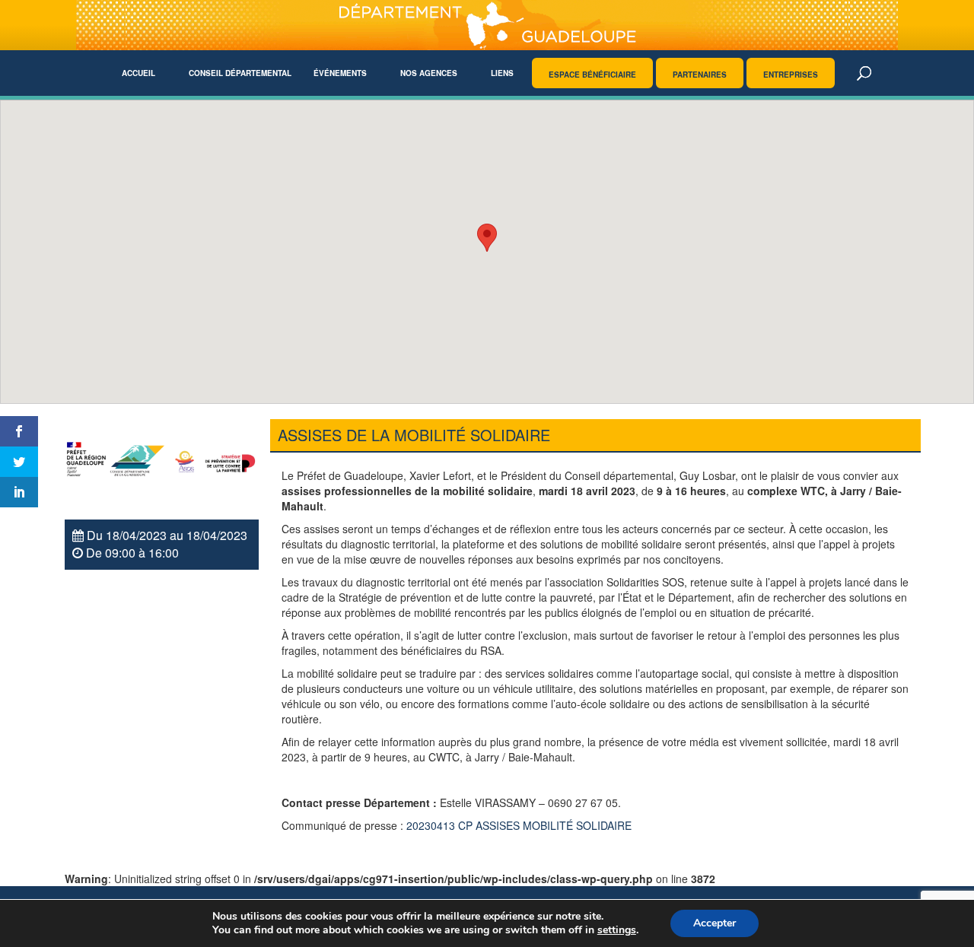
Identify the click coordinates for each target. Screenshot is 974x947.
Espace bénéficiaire (592, 74)
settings (616, 930)
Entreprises (790, 74)
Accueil (138, 73)
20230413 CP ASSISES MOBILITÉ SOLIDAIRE (519, 825)
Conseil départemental (240, 73)
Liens (502, 73)
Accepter (714, 923)
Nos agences (428, 73)
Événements (340, 73)
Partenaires (700, 74)
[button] (487, 238)
